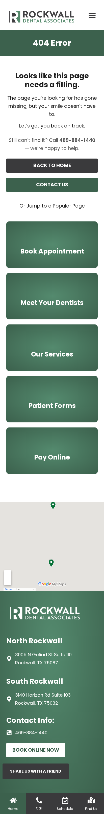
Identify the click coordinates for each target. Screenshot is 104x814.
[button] (92, 15)
